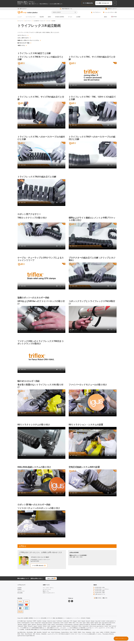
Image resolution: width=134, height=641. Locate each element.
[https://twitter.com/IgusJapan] (72, 601)
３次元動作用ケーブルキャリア (39, 20)
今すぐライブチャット (121, 638)
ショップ (19, 16)
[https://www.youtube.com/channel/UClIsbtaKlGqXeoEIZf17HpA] (69, 601)
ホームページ (20, 20)
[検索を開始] (75, 12)
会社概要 (78, 16)
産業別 (49, 16)
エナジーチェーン (28, 20)
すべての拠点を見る (88, 3)
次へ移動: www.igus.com (102, 3)
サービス (70, 16)
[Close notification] (115, 3)
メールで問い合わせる (37, 565)
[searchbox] (63, 12)
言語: (98, 597)
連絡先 (105, 16)
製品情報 (42, 16)
